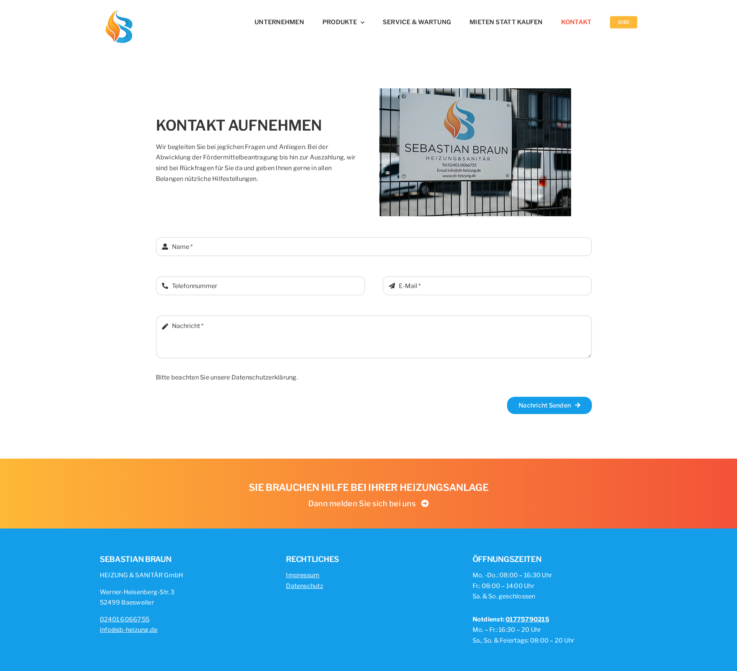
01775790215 (527, 619)
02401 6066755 (124, 619)
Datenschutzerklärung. (264, 377)
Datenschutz (304, 586)
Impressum (302, 575)
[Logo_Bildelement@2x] (119, 10)
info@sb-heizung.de (128, 629)
